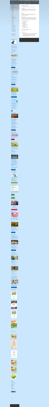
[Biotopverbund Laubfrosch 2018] (14, 369)
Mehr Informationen (13, 67)
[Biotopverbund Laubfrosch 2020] (14, 336)
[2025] (14, 314)
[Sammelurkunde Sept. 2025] (14, 305)
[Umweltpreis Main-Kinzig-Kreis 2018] (14, 354)
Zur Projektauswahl (13, 232)
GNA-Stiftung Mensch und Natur (14, 182)
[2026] (14, 295)
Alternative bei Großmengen (14, 287)
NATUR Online (13, 139)
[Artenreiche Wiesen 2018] (14, 363)
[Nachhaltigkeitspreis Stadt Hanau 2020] (14, 344)
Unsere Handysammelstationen (14, 209)
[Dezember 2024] (14, 324)
